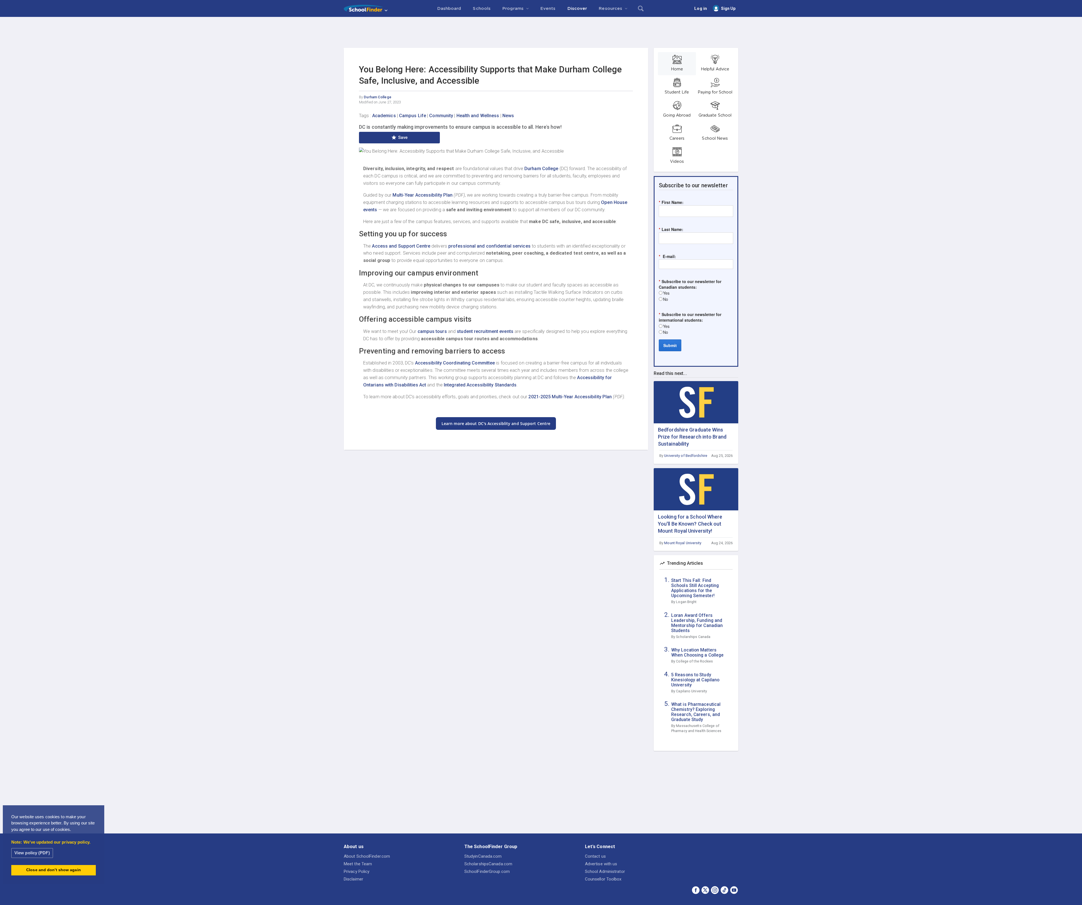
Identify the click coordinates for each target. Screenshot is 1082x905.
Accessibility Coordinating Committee (455, 363)
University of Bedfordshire (685, 455)
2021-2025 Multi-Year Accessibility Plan (570, 396)
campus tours (432, 331)
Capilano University (691, 691)
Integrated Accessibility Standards (480, 385)
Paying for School (715, 92)
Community (441, 115)
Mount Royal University (682, 543)
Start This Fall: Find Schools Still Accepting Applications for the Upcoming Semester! (695, 588)
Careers (677, 139)
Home (677, 69)
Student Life (677, 92)
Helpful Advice (715, 69)
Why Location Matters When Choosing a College (697, 653)
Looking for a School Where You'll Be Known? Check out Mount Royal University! (690, 524)
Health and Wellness (477, 115)
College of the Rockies (694, 661)
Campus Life (412, 115)
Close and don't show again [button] (53, 870)
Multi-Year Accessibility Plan (423, 195)
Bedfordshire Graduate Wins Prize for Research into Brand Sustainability (692, 437)
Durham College (377, 97)
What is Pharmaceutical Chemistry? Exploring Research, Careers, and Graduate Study (695, 712)
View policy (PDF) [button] (32, 852)
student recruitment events (485, 331)
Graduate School (715, 115)
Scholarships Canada (693, 637)
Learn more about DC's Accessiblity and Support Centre (496, 423)
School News (715, 139)
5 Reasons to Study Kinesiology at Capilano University (695, 680)
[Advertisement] (541, 32)
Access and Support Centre (401, 246)
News (508, 115)
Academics (384, 115)
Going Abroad (677, 115)
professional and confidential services (489, 246)
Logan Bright (686, 602)
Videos (677, 162)
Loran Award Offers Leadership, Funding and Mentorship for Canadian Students (697, 623)
